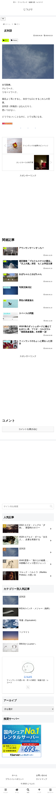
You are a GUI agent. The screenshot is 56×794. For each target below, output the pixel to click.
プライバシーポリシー (14, 779)
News (15, 40)
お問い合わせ (41, 775)
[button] (51, 506)
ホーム (14, 775)
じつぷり (28, 677)
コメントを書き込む (28, 429)
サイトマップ (41, 779)
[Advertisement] (28, 205)
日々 (6, 40)
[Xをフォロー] (28, 687)
